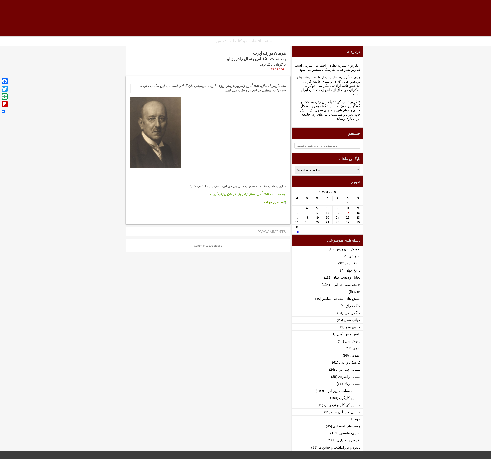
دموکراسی (352, 341)
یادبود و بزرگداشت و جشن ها (339, 447)
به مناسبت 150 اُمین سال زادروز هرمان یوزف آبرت (247, 194)
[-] (245, 20)
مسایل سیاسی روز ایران (342, 391)
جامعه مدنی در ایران (345, 284)
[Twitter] (4, 89)
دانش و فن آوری (348, 334)
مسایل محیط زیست (345, 412)
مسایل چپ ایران (348, 369)
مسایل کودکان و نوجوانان (342, 405)
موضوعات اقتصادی (346, 426)
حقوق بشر (352, 327)
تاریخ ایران (352, 263)
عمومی (355, 355)
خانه (268, 40)
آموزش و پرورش (348, 249)
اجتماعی (354, 256)
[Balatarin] (4, 96)
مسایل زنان (352, 384)
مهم (357, 419)
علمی (356, 348)
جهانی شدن (352, 320)
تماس (221, 40)
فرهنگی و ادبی (349, 362)
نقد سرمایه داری (348, 440)
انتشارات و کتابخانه (245, 40)
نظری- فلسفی (349, 433)
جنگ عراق (353, 306)
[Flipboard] (4, 104)
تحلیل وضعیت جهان (346, 277)
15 (347, 212)
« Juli (295, 231)
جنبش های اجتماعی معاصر (341, 299)
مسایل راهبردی (349, 377)
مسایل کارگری (349, 398)
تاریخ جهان (352, 270)
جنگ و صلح (352, 313)
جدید (357, 292)
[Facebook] (4, 81)
